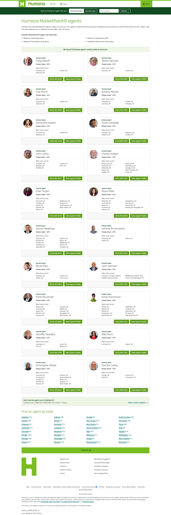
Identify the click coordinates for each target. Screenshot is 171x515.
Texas (121, 424)
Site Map (101, 487)
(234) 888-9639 (121, 390)
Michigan (57, 435)
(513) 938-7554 (121, 284)
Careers (62, 473)
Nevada (89, 417)
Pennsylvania (91, 442)
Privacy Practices (36, 487)
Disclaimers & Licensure (113, 487)
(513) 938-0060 (56, 321)
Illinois (24, 442)
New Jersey (90, 420)
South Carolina (124, 417)
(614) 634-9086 (56, 110)
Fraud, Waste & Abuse (129, 487)
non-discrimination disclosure (70, 502)
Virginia (122, 431)
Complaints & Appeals (101, 466)
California (25, 428)
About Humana (65, 463)
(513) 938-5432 (56, 253)
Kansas (57, 420)
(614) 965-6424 (56, 178)
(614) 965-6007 (121, 79)
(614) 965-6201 (56, 79)
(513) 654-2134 (121, 253)
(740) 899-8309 (121, 141)
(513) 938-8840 (121, 216)
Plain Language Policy (101, 473)
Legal (27, 487)
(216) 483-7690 (56, 352)
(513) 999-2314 (121, 321)
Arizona (25, 420)
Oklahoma (90, 435)
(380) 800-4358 (56, 141)
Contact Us (63, 466)
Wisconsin (123, 442)
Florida (24, 435)
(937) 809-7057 (121, 178)
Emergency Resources (101, 470)
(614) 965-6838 (56, 284)
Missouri (57, 442)
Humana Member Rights (102, 463)
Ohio (88, 431)
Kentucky (57, 424)
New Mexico (91, 424)
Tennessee (123, 420)
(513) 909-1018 (56, 216)
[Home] (33, 4)
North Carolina (92, 428)
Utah (121, 428)
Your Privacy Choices (88, 487)
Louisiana (57, 428)
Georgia (25, 438)
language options (88, 502)
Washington (123, 435)
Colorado (25, 431)
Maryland (57, 431)
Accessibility (141, 487)
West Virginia (124, 438)
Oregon (89, 438)
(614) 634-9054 (121, 110)
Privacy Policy (47, 487)
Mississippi (58, 438)
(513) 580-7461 (121, 352)
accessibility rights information (50, 502)
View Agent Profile (73, 79)
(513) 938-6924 (56, 390)
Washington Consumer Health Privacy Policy (66, 487)
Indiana (57, 417)
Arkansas (25, 424)
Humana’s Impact (66, 470)
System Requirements (85, 489)
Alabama (25, 417)
